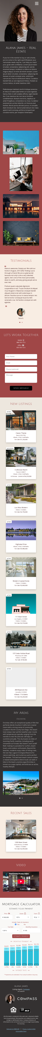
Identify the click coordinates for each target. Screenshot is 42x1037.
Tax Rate (10, 927)
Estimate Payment (21, 936)
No (25, 924)
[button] (20, 322)
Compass (26, 989)
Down (21, 914)
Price (5, 913)
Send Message (21, 388)
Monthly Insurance (31, 927)
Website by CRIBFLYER (13, 1029)
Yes (18, 924)
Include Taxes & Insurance (20, 922)
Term (35, 914)
